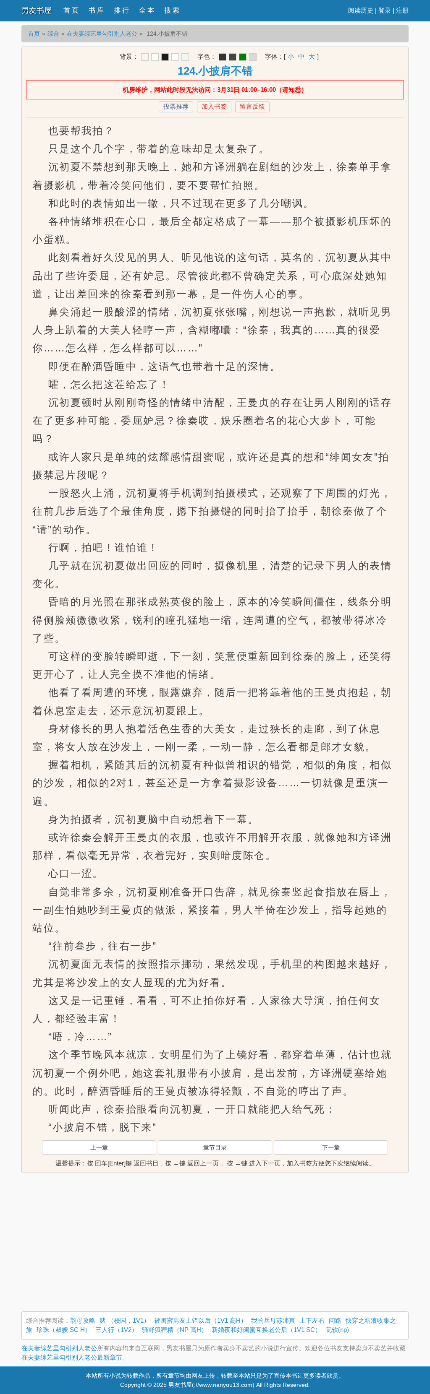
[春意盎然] (242, 57)
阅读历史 (360, 10)
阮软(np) (337, 1329)
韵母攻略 (82, 1320)
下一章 (331, 1147)
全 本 (146, 10)
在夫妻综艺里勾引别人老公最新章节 (71, 1357)
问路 (335, 1320)
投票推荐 (176, 106)
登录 (384, 10)
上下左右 (312, 1320)
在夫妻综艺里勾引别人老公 (102, 33)
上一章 (99, 1147)
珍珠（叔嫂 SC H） (64, 1329)
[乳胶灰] (253, 57)
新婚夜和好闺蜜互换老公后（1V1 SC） (266, 1329)
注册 (402, 10)
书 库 (96, 10)
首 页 (71, 10)
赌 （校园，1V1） (125, 1320)
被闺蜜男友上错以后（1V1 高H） (200, 1320)
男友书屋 (36, 10)
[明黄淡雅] (155, 57)
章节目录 (215, 1147)
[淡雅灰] (232, 57)
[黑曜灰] (165, 57)
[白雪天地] (175, 57)
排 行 (121, 10)
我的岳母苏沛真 (273, 1320)
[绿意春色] (185, 57)
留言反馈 (252, 106)
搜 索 (171, 10)
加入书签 (214, 106)
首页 (34, 33)
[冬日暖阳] (145, 57)
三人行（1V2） (116, 1329)
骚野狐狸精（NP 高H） (174, 1329)
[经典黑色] (222, 57)
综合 (53, 33)
